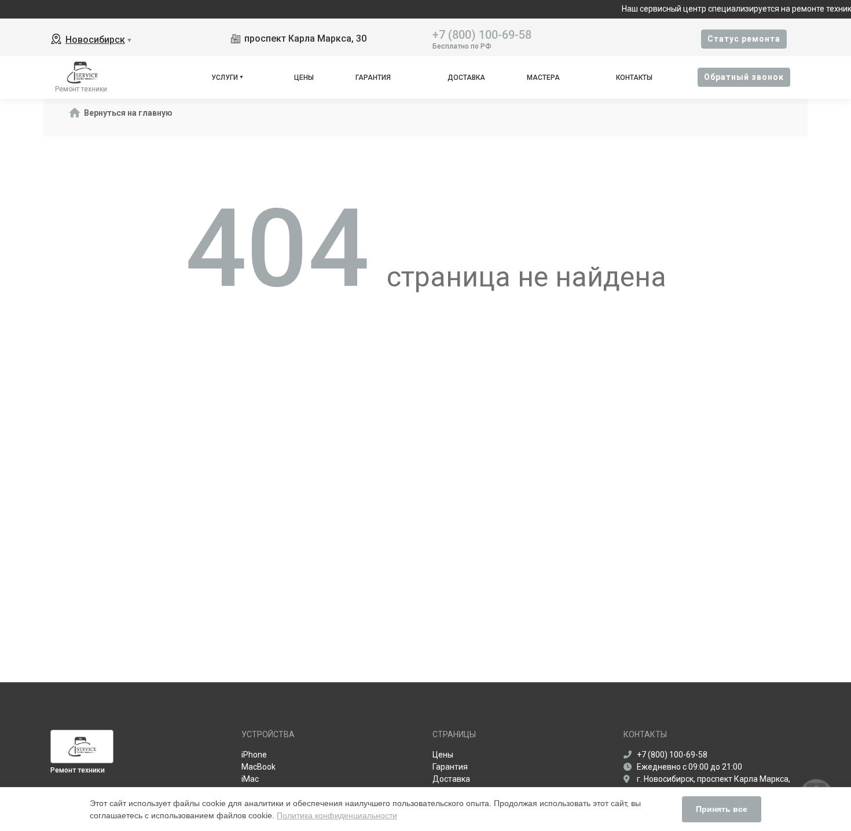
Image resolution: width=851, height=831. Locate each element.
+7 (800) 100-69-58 (481, 34)
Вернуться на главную (128, 112)
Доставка (466, 77)
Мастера (543, 77)
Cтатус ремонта (743, 38)
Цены (304, 77)
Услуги (224, 77)
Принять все (721, 809)
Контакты (634, 77)
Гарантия (373, 77)
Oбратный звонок (744, 77)
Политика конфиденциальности (337, 815)
